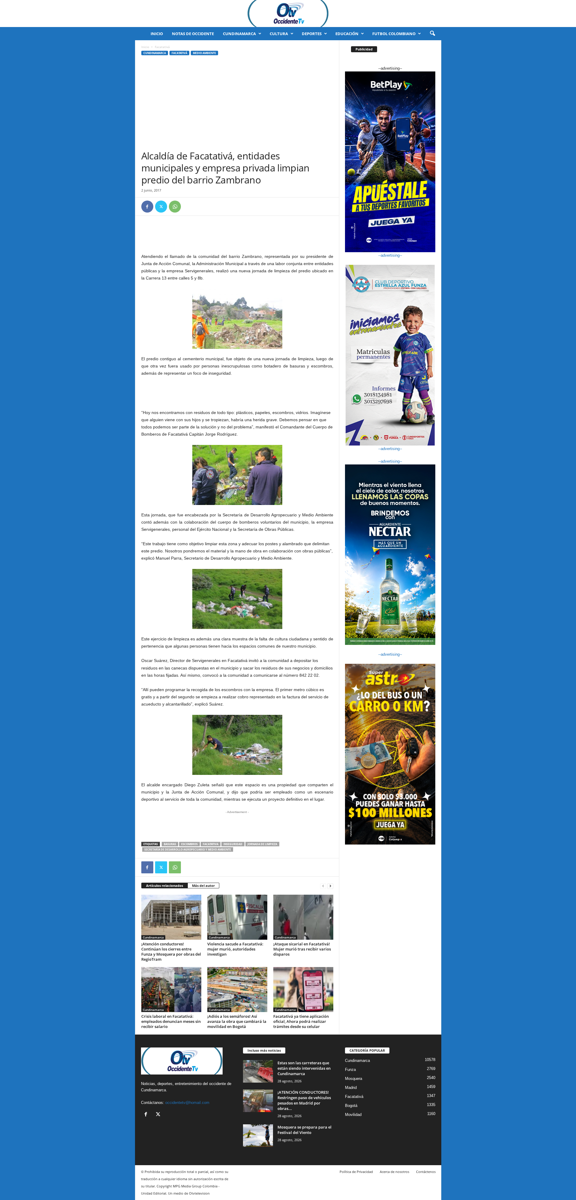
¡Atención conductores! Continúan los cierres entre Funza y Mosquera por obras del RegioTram (171, 951)
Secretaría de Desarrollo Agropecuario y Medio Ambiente (187, 849)
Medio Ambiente (204, 53)
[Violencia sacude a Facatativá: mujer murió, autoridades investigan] (237, 917)
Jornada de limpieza (262, 844)
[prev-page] (323, 886)
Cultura (279, 33)
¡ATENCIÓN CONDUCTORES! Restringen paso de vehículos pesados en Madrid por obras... (304, 1100)
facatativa (210, 844)
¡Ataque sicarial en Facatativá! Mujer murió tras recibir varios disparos (302, 949)
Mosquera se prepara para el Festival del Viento (305, 1129)
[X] (161, 207)
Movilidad (353, 1114)
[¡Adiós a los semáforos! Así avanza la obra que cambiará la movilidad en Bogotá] (237, 989)
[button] (432, 33)
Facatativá (179, 53)
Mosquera (353, 1078)
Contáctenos (426, 1171)
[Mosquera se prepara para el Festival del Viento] (258, 1135)
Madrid (351, 1087)
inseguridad (233, 844)
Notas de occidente (193, 33)
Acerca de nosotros (394, 1171)
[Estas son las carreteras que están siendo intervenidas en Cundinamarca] (258, 1071)
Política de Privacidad (356, 1171)
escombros (189, 844)
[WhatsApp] (175, 207)
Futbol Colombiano (394, 33)
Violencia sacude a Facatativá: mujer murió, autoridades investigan (235, 949)
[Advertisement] (237, 105)
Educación (346, 33)
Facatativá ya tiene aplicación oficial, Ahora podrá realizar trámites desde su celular (301, 1021)
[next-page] (330, 886)
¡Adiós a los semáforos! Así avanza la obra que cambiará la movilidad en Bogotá (236, 1021)
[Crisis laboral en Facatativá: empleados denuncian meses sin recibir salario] (171, 989)
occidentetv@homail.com (187, 1102)
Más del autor (203, 885)
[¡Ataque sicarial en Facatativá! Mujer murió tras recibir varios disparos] (303, 917)
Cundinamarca (239, 33)
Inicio (157, 33)
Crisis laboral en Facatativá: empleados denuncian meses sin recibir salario (171, 1021)
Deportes (312, 33)
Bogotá (351, 1105)
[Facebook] (147, 207)
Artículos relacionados (164, 885)
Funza (350, 1069)
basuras (170, 844)
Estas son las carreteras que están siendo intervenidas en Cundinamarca (304, 1068)
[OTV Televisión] (288, 13)
